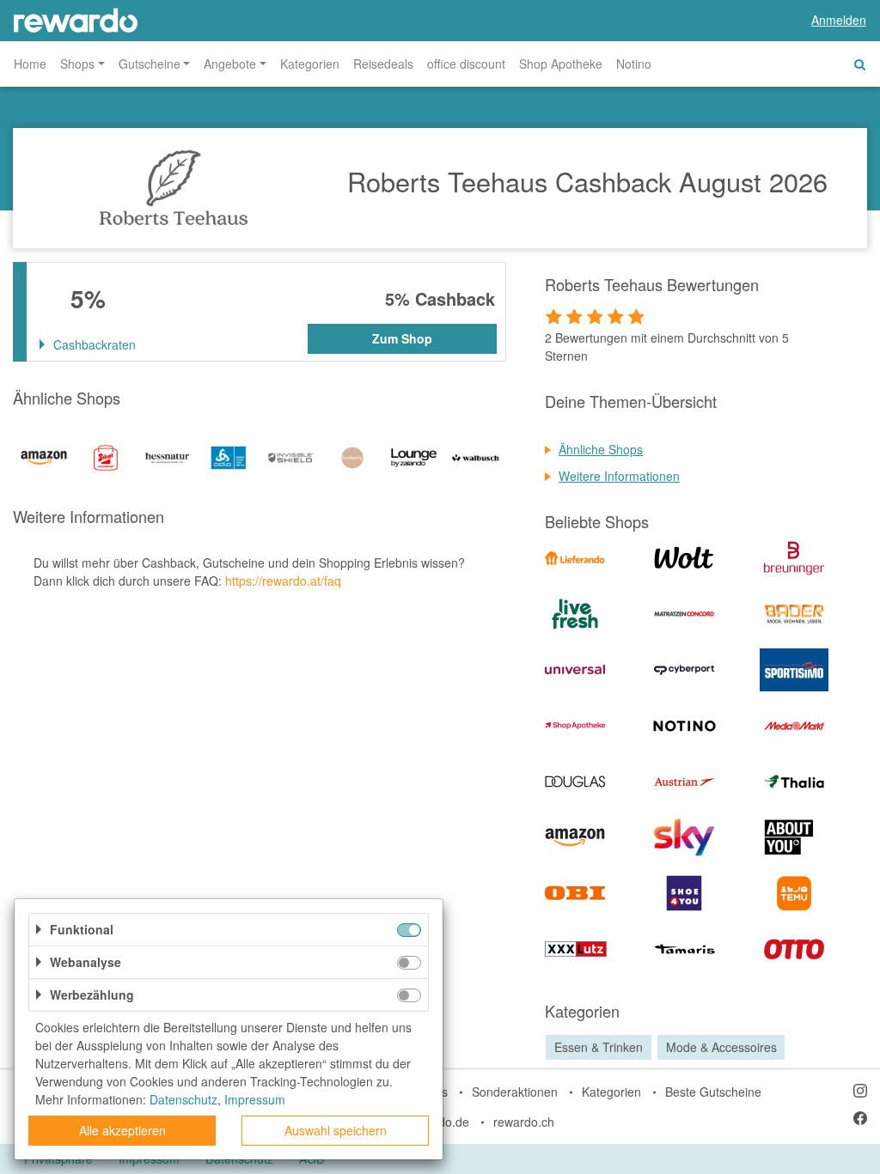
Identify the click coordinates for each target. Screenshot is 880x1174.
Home (30, 63)
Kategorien (309, 63)
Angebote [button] (230, 63)
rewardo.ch (523, 1121)
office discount (466, 63)
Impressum (254, 1099)
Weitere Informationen (619, 475)
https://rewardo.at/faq (283, 580)
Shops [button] (77, 63)
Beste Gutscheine (713, 1091)
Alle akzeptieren (122, 1130)
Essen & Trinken (598, 1046)
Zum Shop (402, 338)
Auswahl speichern (335, 1130)
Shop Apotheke (560, 63)
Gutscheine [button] (149, 63)
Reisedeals (383, 63)
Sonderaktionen (515, 1091)
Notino (633, 63)
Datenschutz (183, 1099)
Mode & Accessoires (721, 1046)
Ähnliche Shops (601, 449)
